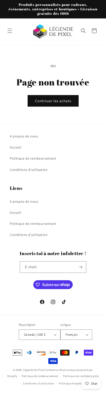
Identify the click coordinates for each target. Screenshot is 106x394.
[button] (9, 30)
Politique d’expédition (73, 383)
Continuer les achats (53, 100)
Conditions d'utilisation (29, 169)
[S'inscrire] (80, 267)
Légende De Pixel (33, 370)
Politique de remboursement (33, 158)
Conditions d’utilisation (38, 383)
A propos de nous (24, 136)
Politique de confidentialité (81, 376)
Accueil (15, 147)
